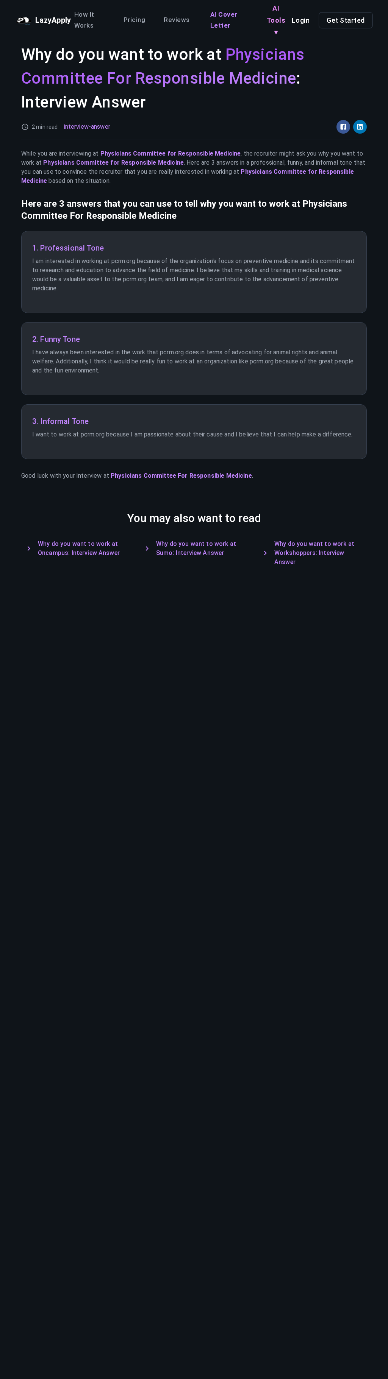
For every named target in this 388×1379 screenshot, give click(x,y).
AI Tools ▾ (276, 20)
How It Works (84, 20)
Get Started (346, 20)
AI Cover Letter (224, 20)
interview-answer (87, 126)
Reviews (177, 19)
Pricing (134, 19)
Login (301, 20)
